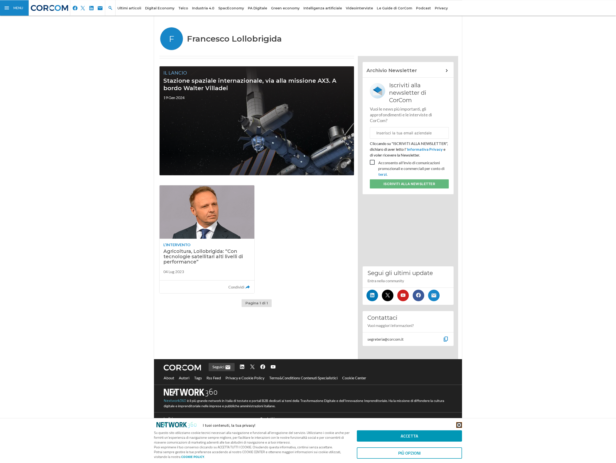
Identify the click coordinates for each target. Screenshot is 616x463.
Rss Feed (213, 377)
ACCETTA (409, 436)
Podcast (423, 8)
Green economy (285, 8)
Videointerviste (359, 8)
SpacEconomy (231, 8)
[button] (14, 8)
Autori (184, 377)
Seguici (218, 366)
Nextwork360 (175, 401)
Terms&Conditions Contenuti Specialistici (303, 377)
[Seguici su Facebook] (418, 295)
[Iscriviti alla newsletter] (434, 295)
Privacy (441, 8)
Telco (183, 8)
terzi (382, 174)
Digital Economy (159, 8)
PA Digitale (257, 8)
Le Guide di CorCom (394, 8)
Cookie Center (354, 377)
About (169, 377)
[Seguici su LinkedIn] (372, 295)
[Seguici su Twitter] (387, 295)
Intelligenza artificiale (322, 8)
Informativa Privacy (424, 149)
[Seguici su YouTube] (403, 295)
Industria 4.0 (203, 8)
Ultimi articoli (129, 8)
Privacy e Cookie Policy (244, 377)
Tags (198, 377)
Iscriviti (409, 184)
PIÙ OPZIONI (409, 453)
